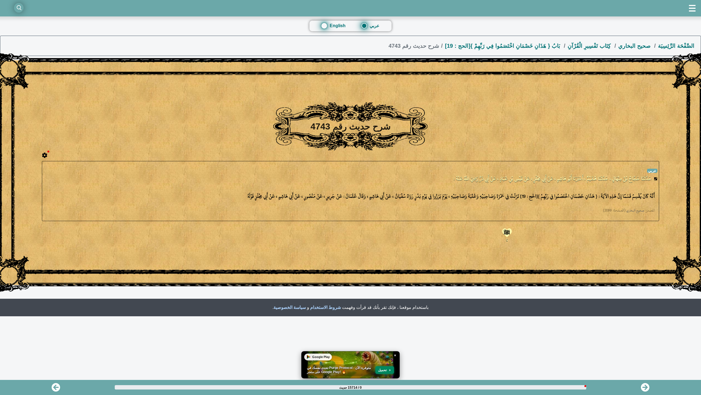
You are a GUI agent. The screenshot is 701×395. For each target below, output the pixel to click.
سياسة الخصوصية (290, 307)
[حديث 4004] (55, 389)
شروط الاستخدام (325, 307)
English (338, 25)
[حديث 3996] (645, 389)
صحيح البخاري (635, 46)
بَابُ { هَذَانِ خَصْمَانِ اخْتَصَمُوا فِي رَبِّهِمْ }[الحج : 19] (503, 46)
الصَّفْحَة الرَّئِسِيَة (676, 46)
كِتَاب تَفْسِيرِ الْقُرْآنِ (590, 46)
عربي (375, 25)
